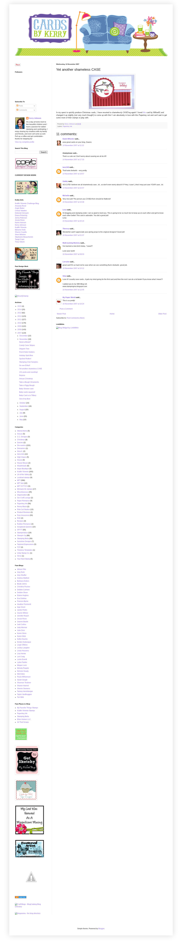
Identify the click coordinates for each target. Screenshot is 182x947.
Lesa (65, 210)
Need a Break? (25, 342)
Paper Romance (23, 501)
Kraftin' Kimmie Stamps (26, 711)
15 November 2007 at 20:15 (73, 221)
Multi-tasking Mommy (71, 243)
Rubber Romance (24, 524)
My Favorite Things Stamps (27, 708)
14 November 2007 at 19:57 (73, 174)
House (19, 460)
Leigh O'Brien (22, 645)
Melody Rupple (23, 668)
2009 (19, 326)
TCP (18, 547)
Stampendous (22, 533)
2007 (19, 333)
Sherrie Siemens (23, 689)
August (22, 410)
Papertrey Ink (67, 126)
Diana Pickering (21, 215)
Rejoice (22, 375)
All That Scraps (23, 722)
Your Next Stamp (23, 559)
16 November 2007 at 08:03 (73, 254)
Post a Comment (66, 309)
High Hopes (21, 457)
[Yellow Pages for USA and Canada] (20, 898)
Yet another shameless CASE (30, 369)
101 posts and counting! (28, 372)
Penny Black (22, 507)
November (23, 339)
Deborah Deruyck (22, 213)
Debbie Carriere (23, 590)
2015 (19, 306)
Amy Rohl (21, 572)
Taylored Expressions (25, 544)
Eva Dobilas (21, 598)
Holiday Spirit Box (26, 355)
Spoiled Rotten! (25, 359)
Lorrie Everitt (22, 659)
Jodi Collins (21, 624)
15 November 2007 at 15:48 (73, 202)
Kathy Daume (22, 639)
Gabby (65, 181)
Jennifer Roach (23, 616)
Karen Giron (21, 633)
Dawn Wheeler (68, 139)
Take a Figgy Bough (27, 385)
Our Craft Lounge (23, 498)
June (21, 416)
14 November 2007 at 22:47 (73, 188)
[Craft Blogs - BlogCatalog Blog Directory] (31, 907)
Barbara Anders (23, 581)
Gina (64, 276)
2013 (19, 313)
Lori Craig (21, 657)
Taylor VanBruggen (24, 694)
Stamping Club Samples (28, 362)
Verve (19, 556)
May (21, 420)
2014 (19, 310)
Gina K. (20, 451)
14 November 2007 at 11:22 (73, 145)
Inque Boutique (23, 469)
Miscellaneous (22, 492)
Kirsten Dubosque (24, 642)
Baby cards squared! (27, 392)
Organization (22, 495)
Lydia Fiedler (22, 662)
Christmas (21, 440)
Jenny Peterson (21, 218)
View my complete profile (24, 142)
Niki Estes (21, 674)
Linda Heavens (23, 651)
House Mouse (22, 463)
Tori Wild (20, 697)
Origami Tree (24, 349)
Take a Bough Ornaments (29, 382)
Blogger (101, 929)
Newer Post (61, 314)
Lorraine (66, 262)
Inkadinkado (22, 466)
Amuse (19, 434)
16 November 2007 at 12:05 (73, 290)
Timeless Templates (24, 550)
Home (112, 314)
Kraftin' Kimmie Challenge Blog (27, 203)
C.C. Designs (22, 437)
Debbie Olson (22, 593)
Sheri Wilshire (20, 235)
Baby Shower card (26, 389)
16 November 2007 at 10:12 (73, 268)
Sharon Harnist (23, 686)
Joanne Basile (22, 622)
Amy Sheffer (21, 575)
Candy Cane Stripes (27, 345)
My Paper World (69, 297)
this (144, 112)
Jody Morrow (22, 627)
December (23, 336)
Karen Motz (21, 636)
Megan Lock (22, 665)
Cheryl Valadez (21, 211)
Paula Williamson (24, 677)
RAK (19, 518)
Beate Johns (22, 584)
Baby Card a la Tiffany (27, 395)
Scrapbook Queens (24, 527)
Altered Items (22, 431)
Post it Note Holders (27, 352)
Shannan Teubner (24, 683)
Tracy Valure (20, 242)
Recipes (20, 521)
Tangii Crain (19, 239)
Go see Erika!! (24, 365)
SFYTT (19, 530)
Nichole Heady (23, 671)
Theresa (66, 229)
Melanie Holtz (20, 230)
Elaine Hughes (23, 595)
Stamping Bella (23, 539)
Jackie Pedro (22, 610)
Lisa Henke (21, 654)
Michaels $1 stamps (24, 489)
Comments (22, 110)
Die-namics (21, 445)
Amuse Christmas (26, 379)
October (22, 403)
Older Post (162, 314)
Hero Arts (20, 454)
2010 (19, 323)
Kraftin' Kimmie (20, 227)
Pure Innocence (23, 515)
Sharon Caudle (21, 232)
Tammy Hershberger (25, 691)
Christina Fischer (23, 587)
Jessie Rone (20, 220)
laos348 (66, 167)
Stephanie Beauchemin (24, 237)
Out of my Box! (24, 399)
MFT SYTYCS (22, 486)
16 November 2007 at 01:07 (73, 235)
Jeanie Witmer (22, 613)
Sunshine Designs (24, 541)
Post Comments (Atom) (75, 318)
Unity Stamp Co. (23, 553)
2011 (19, 320)
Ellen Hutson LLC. (24, 719)
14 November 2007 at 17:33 (73, 160)
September (23, 406)
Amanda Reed (20, 206)
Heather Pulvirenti (24, 604)
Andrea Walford (23, 578)
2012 (19, 316)
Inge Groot (21, 607)
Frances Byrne (22, 601)
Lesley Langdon (23, 648)
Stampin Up (21, 536)
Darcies (20, 443)
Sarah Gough (22, 680)
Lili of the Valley (23, 474)
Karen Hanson (20, 223)
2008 (19, 329)
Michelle (66, 196)
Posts (20, 106)
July (21, 413)
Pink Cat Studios (23, 509)
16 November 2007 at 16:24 (73, 304)
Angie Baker (19, 208)
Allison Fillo (21, 569)
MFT (18, 480)
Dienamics (21, 448)
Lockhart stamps (23, 477)
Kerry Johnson (35, 118)
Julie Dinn (21, 630)
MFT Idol (20, 483)
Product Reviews (23, 512)
